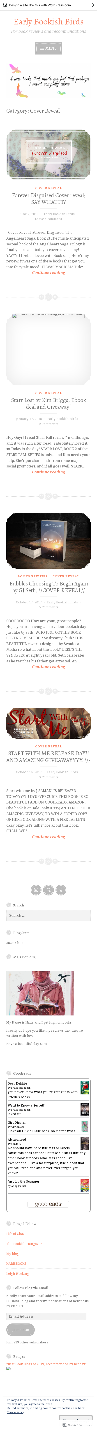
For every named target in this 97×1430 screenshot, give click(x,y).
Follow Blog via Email (30, 1287)
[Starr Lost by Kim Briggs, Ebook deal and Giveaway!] (48, 349)
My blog (12, 1253)
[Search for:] (48, 915)
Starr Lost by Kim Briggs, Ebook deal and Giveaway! (48, 403)
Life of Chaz (15, 1233)
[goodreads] (60, 890)
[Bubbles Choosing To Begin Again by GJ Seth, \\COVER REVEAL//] (48, 541)
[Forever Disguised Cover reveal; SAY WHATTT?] (48, 155)
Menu (50, 48)
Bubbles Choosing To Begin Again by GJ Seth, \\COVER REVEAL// (48, 587)
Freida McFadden (20, 1087)
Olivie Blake (17, 1126)
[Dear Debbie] (85, 1094)
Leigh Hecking (17, 1273)
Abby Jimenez (18, 1186)
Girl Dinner (17, 1122)
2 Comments (48, 424)
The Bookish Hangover (24, 1244)
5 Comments (48, 777)
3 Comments (48, 607)
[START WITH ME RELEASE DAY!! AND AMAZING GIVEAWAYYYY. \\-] (48, 723)
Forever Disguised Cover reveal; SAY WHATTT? (48, 199)
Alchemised (17, 1139)
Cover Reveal (48, 188)
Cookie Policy (15, 1412)
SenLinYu (16, 1143)
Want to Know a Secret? (26, 1105)
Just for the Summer (23, 1181)
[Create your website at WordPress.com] (48, 5)
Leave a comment (48, 219)
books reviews (33, 576)
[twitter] (48, 890)
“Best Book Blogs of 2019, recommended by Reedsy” (46, 1364)
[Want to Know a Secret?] (85, 1115)
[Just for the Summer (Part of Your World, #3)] (85, 1191)
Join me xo (20, 1329)
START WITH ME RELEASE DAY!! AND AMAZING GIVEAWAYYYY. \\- (48, 757)
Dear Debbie (17, 1083)
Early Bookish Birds (48, 21)
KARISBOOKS (16, 1263)
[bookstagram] (36, 890)
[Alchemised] (85, 1149)
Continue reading (35, 273)
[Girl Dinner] (85, 1132)
